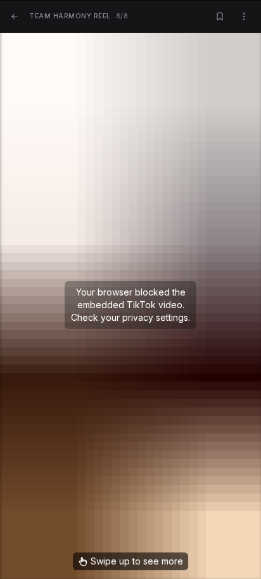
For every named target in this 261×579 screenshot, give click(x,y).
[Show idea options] (244, 17)
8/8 (78, 16)
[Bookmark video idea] (220, 17)
